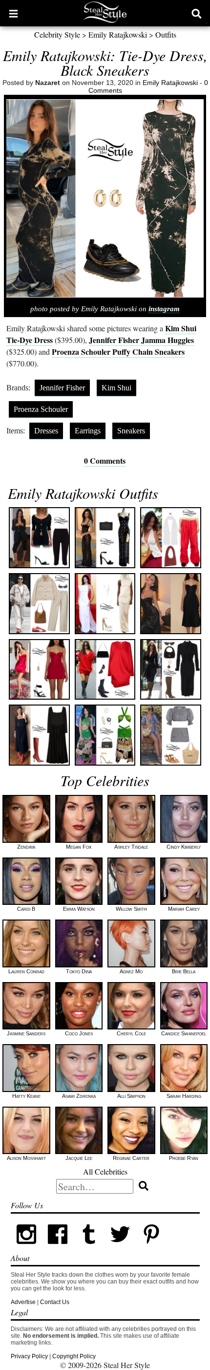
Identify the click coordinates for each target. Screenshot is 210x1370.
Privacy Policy (29, 1356)
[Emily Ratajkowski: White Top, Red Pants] (170, 537)
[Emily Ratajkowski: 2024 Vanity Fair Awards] (105, 603)
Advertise (23, 1302)
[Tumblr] (89, 1247)
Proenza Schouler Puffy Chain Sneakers (118, 351)
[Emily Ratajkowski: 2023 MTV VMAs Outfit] (105, 735)
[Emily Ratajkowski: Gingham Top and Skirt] (170, 735)
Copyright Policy (74, 1356)
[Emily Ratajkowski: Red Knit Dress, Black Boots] (105, 669)
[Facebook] (57, 1247)
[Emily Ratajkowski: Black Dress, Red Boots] (39, 735)
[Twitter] (120, 1247)
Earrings (88, 431)
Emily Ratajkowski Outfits (83, 493)
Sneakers (131, 431)
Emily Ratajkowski (117, 34)
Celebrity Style (57, 34)
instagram (164, 309)
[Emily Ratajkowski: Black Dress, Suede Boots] (170, 669)
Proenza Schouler (41, 409)
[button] (13, 13)
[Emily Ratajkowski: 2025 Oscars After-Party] (105, 537)
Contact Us (54, 1302)
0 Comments (105, 460)
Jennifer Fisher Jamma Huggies (141, 339)
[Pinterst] (151, 1247)
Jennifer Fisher (62, 388)
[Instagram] (26, 1247)
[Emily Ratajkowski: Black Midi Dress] (170, 603)
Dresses (46, 431)
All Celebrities (105, 1171)
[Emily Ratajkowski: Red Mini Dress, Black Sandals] (39, 669)
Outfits (165, 34)
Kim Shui (116, 388)
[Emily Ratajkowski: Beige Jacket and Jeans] (39, 603)
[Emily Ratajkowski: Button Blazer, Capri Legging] (39, 537)
